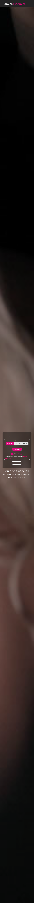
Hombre (10, 443)
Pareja (25, 443)
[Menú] (30, 3)
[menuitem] (30, 3)
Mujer (18, 443)
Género (17, 440)
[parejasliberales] (14, 3)
